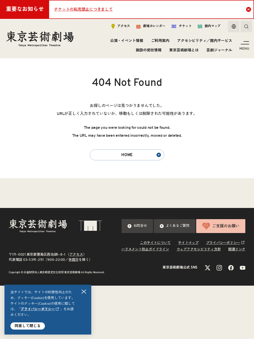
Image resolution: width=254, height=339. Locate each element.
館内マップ (213, 26)
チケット (185, 26)
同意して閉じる (28, 326)
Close (248, 9)
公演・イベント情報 (126, 41)
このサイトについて (155, 243)
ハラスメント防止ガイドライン (145, 249)
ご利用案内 (160, 41)
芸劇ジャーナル (219, 50)
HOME (127, 155)
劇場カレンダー (154, 26)
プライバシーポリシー (38, 309)
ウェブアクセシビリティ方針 (199, 249)
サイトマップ (188, 243)
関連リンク (236, 249)
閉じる (84, 291)
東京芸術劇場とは (183, 50)
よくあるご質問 (178, 226)
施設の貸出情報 (148, 50)
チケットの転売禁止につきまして (83, 9)
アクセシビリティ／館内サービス (204, 41)
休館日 (73, 260)
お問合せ (140, 226)
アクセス (123, 26)
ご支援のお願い (225, 226)
